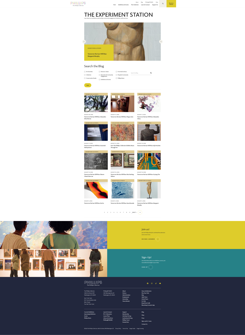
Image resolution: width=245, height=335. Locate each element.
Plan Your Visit (145, 293)
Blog (142, 2)
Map (143, 295)
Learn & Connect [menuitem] (145, 4)
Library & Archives (108, 318)
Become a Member (171, 3)
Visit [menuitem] (114, 4)
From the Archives (122, 71)
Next (161, 41)
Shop (157, 2)
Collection (88, 75)
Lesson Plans (106, 316)
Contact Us (144, 324)
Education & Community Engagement (107, 75)
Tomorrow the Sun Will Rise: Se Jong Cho (148, 174)
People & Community (123, 75)
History (124, 293)
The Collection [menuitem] (135, 4)
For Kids (144, 301)
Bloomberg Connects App (148, 305)
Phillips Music (121, 78)
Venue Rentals (126, 301)
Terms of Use (125, 328)
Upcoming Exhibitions (89, 314)
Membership (125, 314)
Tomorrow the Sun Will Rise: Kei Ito (94, 203)
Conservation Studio (91, 78)
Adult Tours (144, 297)
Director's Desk (105, 71)
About (137, 2)
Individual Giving (126, 316)
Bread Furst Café (146, 303)
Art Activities (89, 71)
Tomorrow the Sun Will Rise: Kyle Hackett (148, 145)
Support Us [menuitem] (155, 4)
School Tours (145, 299)
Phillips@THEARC (149, 2)
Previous (84, 41)
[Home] (93, 285)
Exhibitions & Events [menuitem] (123, 4)
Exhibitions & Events (106, 79)
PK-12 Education (107, 314)
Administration (126, 295)
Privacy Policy (118, 328)
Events (86, 316)
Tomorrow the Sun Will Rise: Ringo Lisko (122, 117)
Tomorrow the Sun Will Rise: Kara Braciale (122, 203)
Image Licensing (140, 328)
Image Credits (132, 328)
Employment (125, 297)
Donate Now (125, 322)
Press (143, 318)
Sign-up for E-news (146, 321)
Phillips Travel (125, 320)
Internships (125, 299)
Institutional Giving (127, 318)
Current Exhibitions (89, 312)
